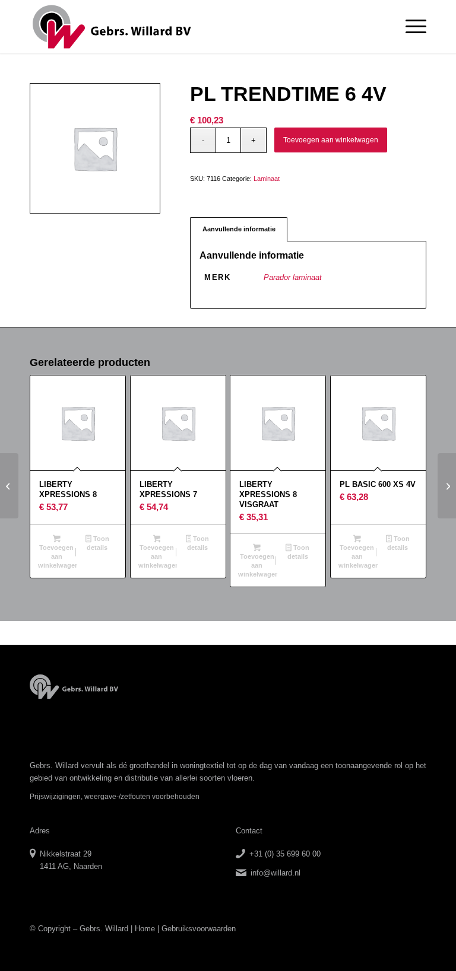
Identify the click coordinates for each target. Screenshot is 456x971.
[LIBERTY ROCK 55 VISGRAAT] (9, 485)
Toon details (98, 543)
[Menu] (410, 26)
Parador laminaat (293, 277)
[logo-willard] (112, 26)
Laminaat (267, 178)
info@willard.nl (275, 872)
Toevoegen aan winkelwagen (330, 140)
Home (145, 928)
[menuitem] (410, 26)
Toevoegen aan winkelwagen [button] (57, 556)
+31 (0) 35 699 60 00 (285, 853)
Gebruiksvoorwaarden (199, 928)
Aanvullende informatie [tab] (239, 229)
